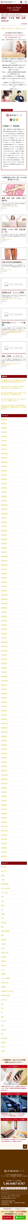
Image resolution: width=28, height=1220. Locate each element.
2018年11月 (4, 779)
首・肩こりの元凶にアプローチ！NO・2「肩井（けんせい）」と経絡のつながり (13, 393)
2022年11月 (4, 599)
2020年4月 (4, 706)
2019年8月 (4, 740)
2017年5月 (4, 856)
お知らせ (3, 965)
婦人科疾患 (4, 1038)
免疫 (2, 918)
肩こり (7, 330)
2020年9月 (4, 685)
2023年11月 (4, 560)
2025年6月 (4, 479)
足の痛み (20, 298)
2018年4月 (4, 809)
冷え (2, 909)
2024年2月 (4, 547)
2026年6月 (4, 427)
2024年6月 (4, 530)
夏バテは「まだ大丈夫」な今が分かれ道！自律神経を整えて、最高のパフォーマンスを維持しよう (13, 407)
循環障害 (4, 330)
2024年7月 (4, 526)
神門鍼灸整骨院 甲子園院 (7, 1202)
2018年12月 (4, 775)
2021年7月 (4, 659)
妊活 (2, 1025)
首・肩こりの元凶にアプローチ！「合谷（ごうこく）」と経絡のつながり (13, 399)
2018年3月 (4, 813)
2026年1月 (4, 449)
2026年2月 (4, 445)
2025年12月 (4, 453)
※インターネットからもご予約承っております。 (11, 1195)
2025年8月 (4, 470)
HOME (2, 14)
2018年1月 (4, 822)
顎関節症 (3, 974)
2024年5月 (4, 535)
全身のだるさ (10, 28)
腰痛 (24, 330)
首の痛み (3, 944)
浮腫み (3, 875)
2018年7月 (4, 796)
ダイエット (4, 332)
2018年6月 (4, 800)
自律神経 (3, 28)
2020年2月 (4, 715)
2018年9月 (4, 787)
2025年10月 (4, 462)
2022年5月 (4, 620)
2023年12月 (4, 556)
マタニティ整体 (5, 888)
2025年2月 (4, 496)
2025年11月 (4, 457)
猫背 (2, 896)
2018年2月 (4, 817)
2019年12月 (4, 723)
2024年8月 (4, 522)
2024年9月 (4, 517)
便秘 (2, 1004)
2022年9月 (4, 607)
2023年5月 (4, 577)
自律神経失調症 (12, 330)
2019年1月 (4, 770)
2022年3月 (4, 629)
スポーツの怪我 (15, 206)
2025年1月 (4, 500)
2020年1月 (4, 719)
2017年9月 (4, 839)
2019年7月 (4, 745)
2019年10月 (4, 732)
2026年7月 (4, 423)
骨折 (2, 1008)
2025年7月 (4, 475)
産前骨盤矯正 (14, 332)
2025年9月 (4, 466)
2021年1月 (4, 672)
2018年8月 (4, 792)
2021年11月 (4, 646)
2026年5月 (4, 432)
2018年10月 (4, 783)
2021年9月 (4, 655)
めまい (3, 901)
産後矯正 (3, 986)
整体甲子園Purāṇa (5, 1204)
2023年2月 (4, 586)
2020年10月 (4, 680)
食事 (2, 935)
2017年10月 (4, 835)
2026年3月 (4, 440)
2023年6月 (4, 573)
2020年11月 (4, 676)
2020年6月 (4, 697)
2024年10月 (4, 513)
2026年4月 (4, 436)
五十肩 (17, 330)
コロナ (3, 948)
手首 (2, 1034)
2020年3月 (4, 710)
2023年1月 (4, 590)
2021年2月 (4, 667)
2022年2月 (4, 633)
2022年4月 (4, 625)
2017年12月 (4, 826)
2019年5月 (4, 753)
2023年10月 (4, 565)
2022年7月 (4, 616)
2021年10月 (4, 650)
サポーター (4, 999)
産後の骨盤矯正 (5, 333)
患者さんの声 (5, 299)
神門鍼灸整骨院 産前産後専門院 (8, 1201)
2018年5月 (4, 805)
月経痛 (3, 1051)
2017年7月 (4, 847)
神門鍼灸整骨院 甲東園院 (19, 1202)
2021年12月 (4, 642)
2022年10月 (4, 603)
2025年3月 (4, 492)
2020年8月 (4, 689)
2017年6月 (4, 852)
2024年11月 (4, 509)
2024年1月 (4, 552)
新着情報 (21, 330)
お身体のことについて (20, 28)
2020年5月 (4, 702)
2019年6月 (4, 749)
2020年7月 (4, 693)
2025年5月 (4, 483)
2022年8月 (4, 612)
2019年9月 (4, 736)
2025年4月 (4, 487)
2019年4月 (4, 757)
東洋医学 (19, 332)
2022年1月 (4, 637)
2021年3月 (4, 663)
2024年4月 (4, 539)
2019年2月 (4, 766)
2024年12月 (4, 505)
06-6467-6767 (15, 1183)
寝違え (3, 905)
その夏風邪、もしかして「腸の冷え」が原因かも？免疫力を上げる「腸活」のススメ (13, 380)
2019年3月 (4, 762)
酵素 (2, 926)
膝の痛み (3, 922)
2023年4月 (4, 582)
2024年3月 (4, 543)
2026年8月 (4, 419)
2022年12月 (4, 595)
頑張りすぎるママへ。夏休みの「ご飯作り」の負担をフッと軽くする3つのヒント (13, 387)
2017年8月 (4, 843)
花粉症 (3, 914)
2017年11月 (4, 830)
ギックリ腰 (6, 363)
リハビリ (3, 1021)
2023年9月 (4, 569)
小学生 (3, 879)
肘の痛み (3, 956)
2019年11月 (4, 727)
